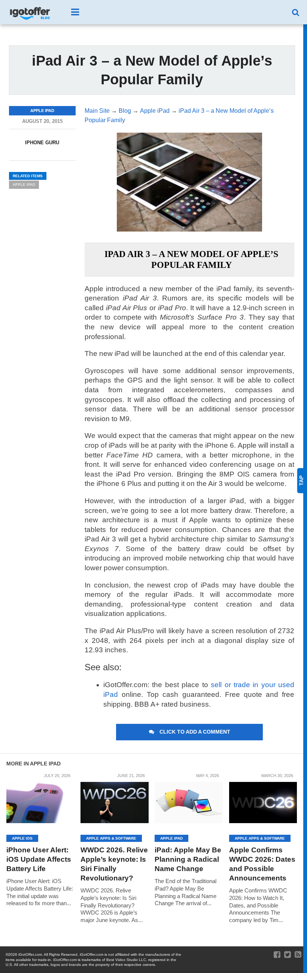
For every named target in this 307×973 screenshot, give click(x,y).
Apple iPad (24, 184)
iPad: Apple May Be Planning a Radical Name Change (188, 859)
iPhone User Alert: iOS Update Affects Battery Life (38, 859)
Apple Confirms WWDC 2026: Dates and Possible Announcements (262, 864)
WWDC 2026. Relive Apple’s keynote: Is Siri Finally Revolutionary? (114, 864)
